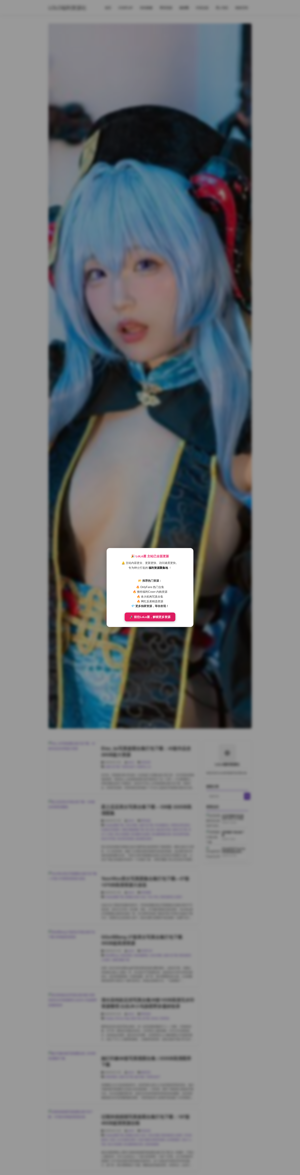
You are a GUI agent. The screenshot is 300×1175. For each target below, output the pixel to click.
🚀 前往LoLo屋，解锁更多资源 (150, 617)
